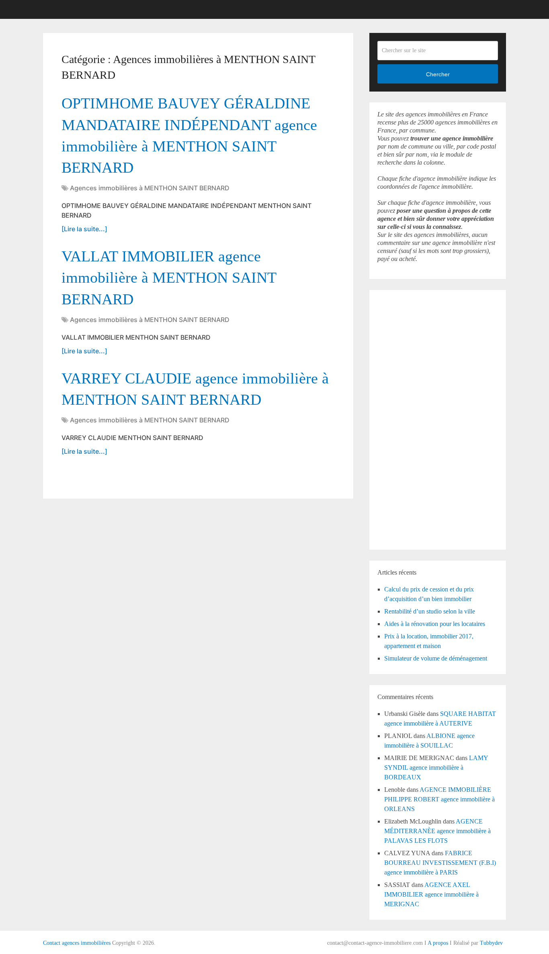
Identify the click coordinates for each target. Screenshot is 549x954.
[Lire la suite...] (84, 229)
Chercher (438, 74)
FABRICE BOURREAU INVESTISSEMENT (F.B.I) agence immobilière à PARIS (440, 863)
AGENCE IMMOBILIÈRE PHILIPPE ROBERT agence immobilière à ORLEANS (439, 799)
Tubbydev (491, 943)
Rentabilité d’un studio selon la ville (429, 611)
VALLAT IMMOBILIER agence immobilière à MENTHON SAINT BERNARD (168, 277)
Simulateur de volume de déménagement (435, 658)
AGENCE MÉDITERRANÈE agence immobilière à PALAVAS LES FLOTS (437, 831)
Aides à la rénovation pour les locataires (434, 623)
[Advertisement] (401, 418)
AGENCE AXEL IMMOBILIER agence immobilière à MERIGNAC (431, 894)
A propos (438, 943)
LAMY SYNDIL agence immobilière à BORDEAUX (436, 767)
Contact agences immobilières (77, 943)
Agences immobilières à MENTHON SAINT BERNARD (149, 188)
